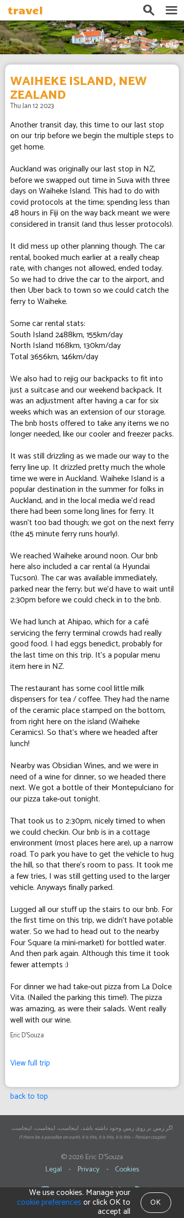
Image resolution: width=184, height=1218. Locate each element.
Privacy (88, 1169)
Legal (53, 1169)
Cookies (127, 1169)
